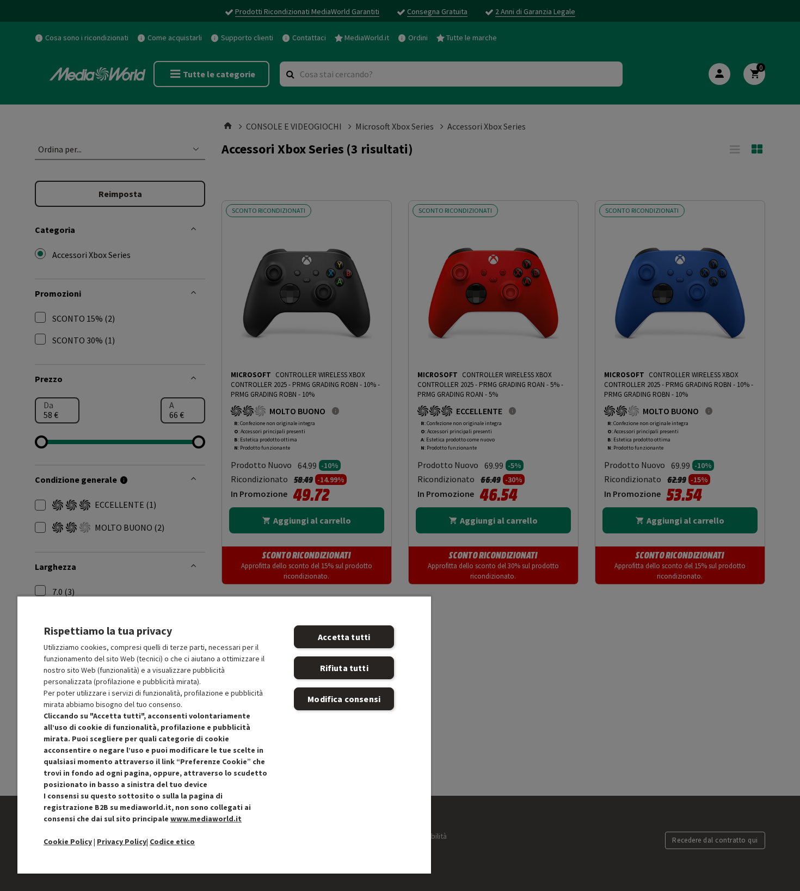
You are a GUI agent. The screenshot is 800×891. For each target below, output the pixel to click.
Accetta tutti (344, 636)
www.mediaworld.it (206, 819)
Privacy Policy (121, 841)
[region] (224, 734)
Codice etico (172, 841)
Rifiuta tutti (344, 667)
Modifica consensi (343, 698)
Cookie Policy (68, 841)
